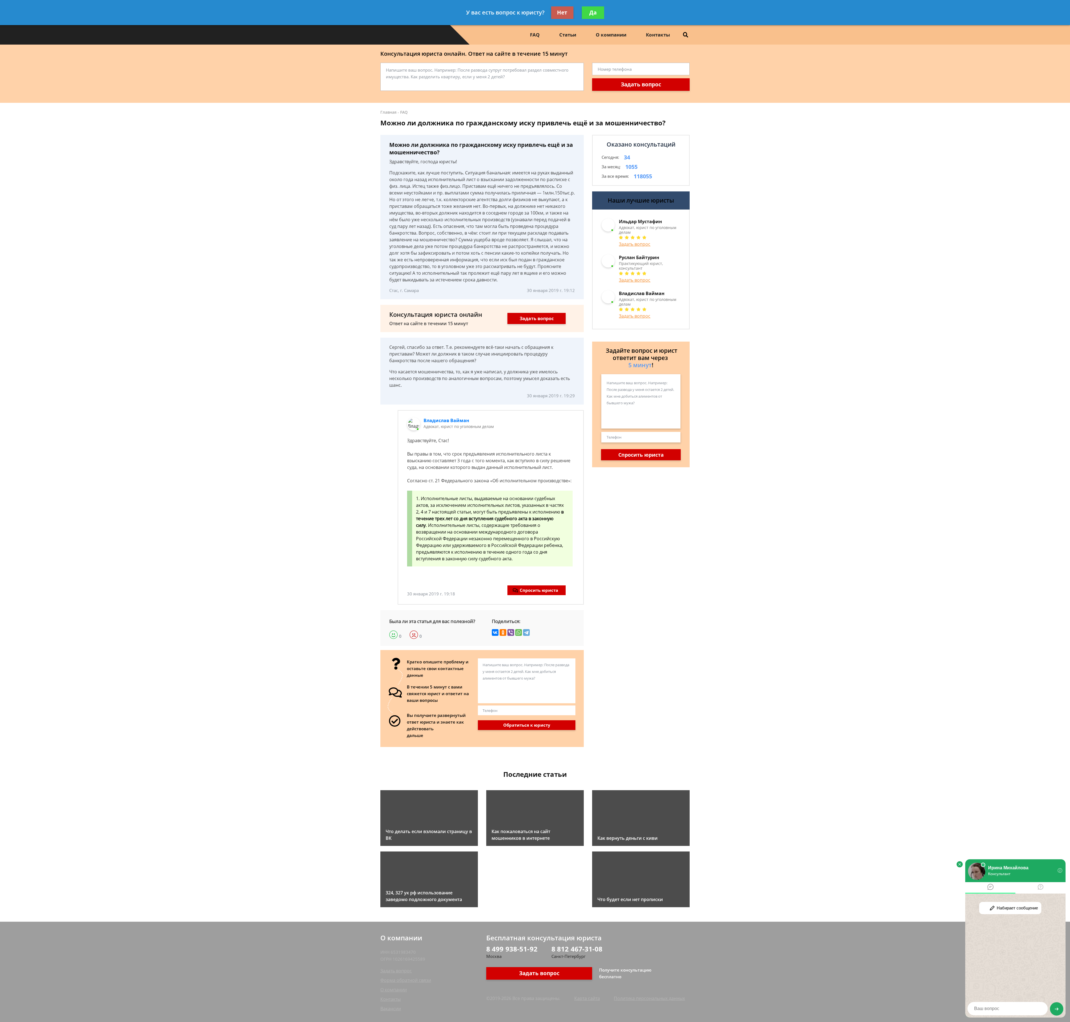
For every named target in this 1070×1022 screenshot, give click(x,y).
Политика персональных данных (649, 998)
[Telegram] (526, 632)
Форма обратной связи (405, 980)
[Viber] (510, 632)
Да (593, 12)
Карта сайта (587, 998)
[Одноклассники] (503, 632)
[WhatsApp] (518, 632)
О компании (611, 34)
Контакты (658, 34)
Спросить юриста (539, 590)
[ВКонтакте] (495, 632)
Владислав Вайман (446, 420)
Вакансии (390, 1009)
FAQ (535, 34)
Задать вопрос (641, 84)
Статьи (567, 34)
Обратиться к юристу (526, 725)
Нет (562, 12)
